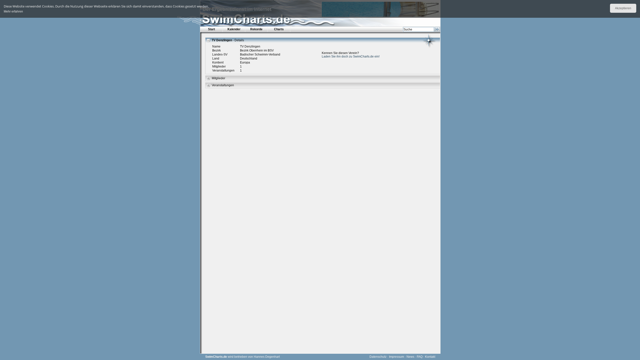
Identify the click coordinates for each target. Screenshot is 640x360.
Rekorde (256, 29)
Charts (279, 29)
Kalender (234, 29)
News (410, 356)
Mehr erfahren (13, 11)
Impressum (396, 356)
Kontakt (430, 356)
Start (211, 29)
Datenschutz (378, 356)
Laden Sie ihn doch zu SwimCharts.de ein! (351, 56)
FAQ (419, 356)
